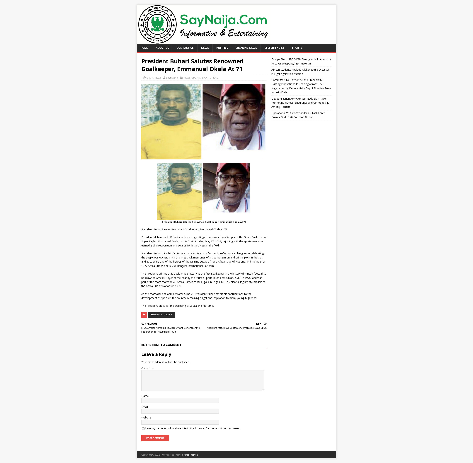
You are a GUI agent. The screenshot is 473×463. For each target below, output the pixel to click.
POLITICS (222, 48)
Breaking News (246, 48)
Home (144, 48)
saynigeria (172, 77)
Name (145, 396)
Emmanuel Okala (161, 314)
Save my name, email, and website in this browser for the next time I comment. (192, 428)
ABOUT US (162, 48)
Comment (147, 368)
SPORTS (297, 48)
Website (146, 417)
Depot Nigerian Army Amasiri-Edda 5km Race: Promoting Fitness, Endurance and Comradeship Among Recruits (300, 103)
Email (144, 406)
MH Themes (191, 454)
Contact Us (185, 48)
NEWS (205, 48)
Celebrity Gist (274, 48)
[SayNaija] (203, 42)
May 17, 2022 (154, 77)
